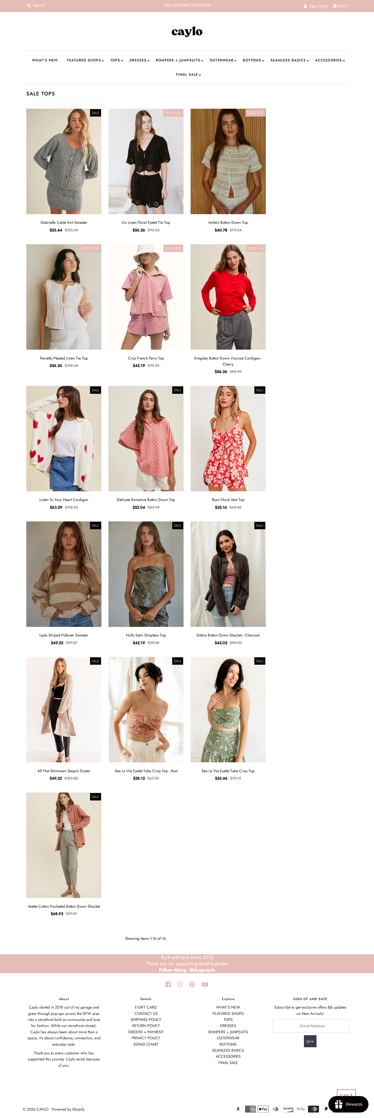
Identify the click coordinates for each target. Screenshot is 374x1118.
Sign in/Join (318, 6)
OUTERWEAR (222, 60)
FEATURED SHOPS (84, 60)
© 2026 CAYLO (35, 1109)
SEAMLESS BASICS (288, 60)
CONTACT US (146, 1013)
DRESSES (138, 60)
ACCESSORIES (328, 60)
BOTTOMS (252, 60)
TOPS (115, 60)
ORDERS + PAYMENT (146, 1032)
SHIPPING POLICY (146, 1019)
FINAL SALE (187, 74)
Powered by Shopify (68, 1109)
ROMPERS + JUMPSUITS (178, 60)
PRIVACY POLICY (146, 1038)
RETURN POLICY (146, 1025)
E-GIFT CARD (146, 1007)
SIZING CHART (146, 1044)
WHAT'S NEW (45, 60)
